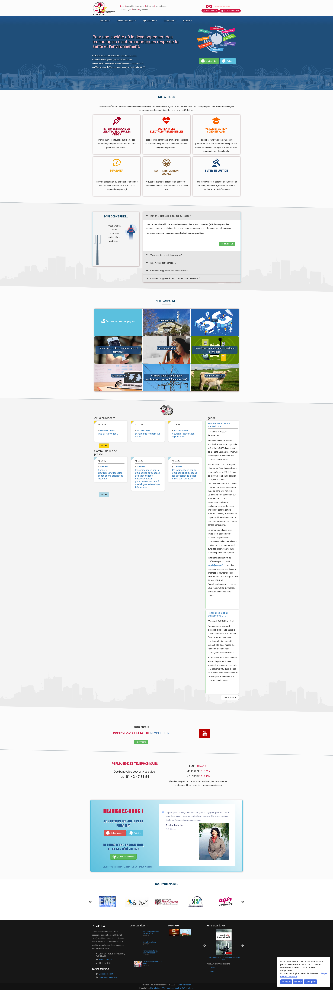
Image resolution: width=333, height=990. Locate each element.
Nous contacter (105, 959)
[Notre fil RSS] (210, 6)
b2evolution (155, 988)
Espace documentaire (108, 977)
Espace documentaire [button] (231, 11)
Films (212, 971)
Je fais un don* (117, 833)
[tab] (192, 216)
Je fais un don (211, 61)
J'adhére (230, 61)
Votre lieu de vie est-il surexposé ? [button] (166, 255)
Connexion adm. (184, 985)
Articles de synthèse (107, 431)
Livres (212, 967)
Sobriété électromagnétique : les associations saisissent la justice (110, 474)
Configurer (310, 981)
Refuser (298, 981)
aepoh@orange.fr (215, 565)
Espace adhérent (106, 974)
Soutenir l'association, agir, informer (183, 435)
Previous (90, 902)
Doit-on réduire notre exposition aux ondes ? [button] (170, 216)
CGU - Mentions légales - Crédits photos (178, 988)
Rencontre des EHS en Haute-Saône (219, 425)
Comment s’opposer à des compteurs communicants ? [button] (175, 278)
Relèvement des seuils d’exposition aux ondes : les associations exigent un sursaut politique (184, 474)
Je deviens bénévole (125, 856)
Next (242, 902)
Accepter (286, 981)
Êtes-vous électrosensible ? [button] (163, 263)
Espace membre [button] (211, 11)
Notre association (181, 431)
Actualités (104, 467)
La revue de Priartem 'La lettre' (152, 962)
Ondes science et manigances (223, 958)
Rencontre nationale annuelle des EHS (218, 614)
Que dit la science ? (108, 433)
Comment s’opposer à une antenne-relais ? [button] (169, 270)
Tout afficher (229, 697)
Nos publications (143, 431)
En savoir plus (227, 244)
